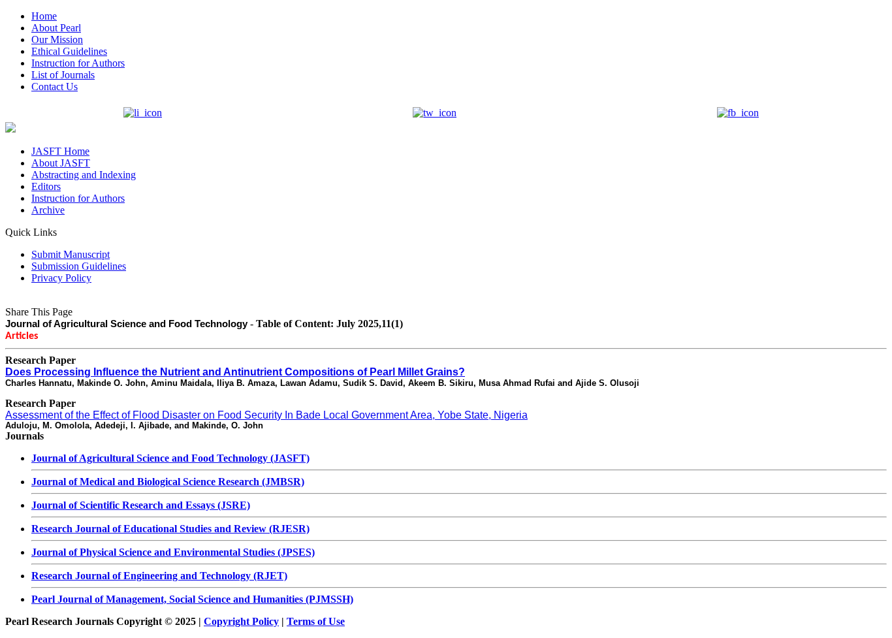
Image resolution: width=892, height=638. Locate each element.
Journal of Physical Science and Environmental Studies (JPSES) (173, 552)
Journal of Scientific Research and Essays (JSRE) (140, 505)
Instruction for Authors (78, 63)
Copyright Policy (241, 621)
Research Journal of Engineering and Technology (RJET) (159, 575)
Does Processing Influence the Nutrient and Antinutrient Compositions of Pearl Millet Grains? (235, 371)
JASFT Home (60, 151)
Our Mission (57, 39)
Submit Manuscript (70, 254)
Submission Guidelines (78, 266)
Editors (46, 186)
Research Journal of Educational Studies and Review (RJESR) (170, 528)
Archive (48, 209)
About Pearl (56, 27)
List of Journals (63, 74)
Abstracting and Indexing (83, 174)
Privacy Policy (61, 277)
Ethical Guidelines (69, 51)
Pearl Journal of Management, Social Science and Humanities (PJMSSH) (192, 599)
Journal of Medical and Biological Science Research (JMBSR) (167, 481)
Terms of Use (316, 621)
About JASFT (60, 162)
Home (44, 16)
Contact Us (54, 86)
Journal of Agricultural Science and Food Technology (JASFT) (170, 458)
